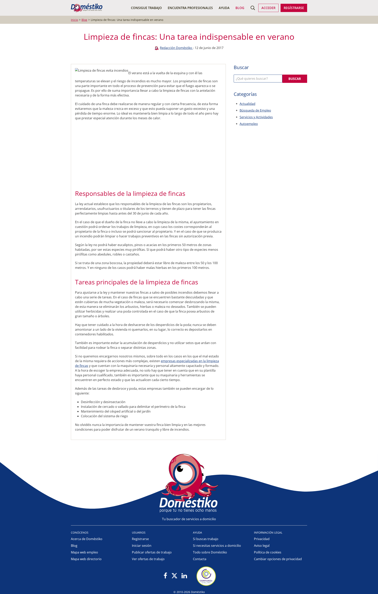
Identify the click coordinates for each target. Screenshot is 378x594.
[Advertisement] (146, 153)
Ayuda (224, 8)
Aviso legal (262, 545)
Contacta (199, 559)
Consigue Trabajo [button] (146, 8)
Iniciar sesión (141, 545)
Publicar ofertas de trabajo (152, 552)
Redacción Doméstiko (176, 48)
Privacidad (262, 539)
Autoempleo (249, 124)
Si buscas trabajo (205, 539)
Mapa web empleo (84, 552)
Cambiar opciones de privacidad (278, 559)
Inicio (74, 20)
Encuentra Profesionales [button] (190, 8)
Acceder (268, 8)
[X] (174, 576)
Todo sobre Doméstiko (210, 552)
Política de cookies (267, 552)
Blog (239, 8)
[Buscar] (252, 7)
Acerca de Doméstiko (86, 539)
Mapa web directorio (86, 559)
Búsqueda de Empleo (255, 110)
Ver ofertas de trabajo (148, 559)
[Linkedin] (184, 576)
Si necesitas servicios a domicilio (217, 545)
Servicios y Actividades (256, 117)
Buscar (294, 79)
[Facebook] (165, 576)
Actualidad (247, 104)
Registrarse (140, 539)
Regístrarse (294, 8)
